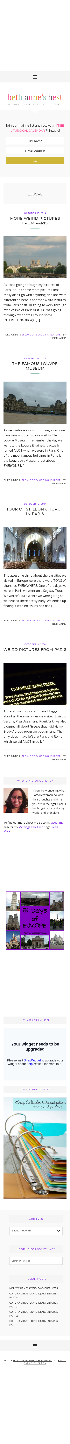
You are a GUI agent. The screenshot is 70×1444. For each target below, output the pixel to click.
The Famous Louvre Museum (35, 366)
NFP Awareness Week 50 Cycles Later (33, 1288)
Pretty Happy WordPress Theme (32, 1360)
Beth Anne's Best (35, 96)
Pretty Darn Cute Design (45, 1362)
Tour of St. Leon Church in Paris (35, 511)
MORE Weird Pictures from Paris (35, 220)
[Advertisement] (35, 35)
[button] (35, 76)
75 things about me (31, 827)
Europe (55, 334)
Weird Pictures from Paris (35, 649)
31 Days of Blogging (35, 334)
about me (57, 822)
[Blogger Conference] (35, 1198)
